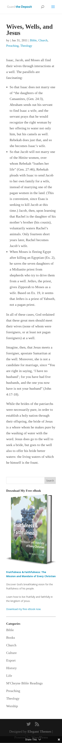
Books (10, 637)
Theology (26, 45)
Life (9, 675)
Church (43, 40)
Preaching (12, 45)
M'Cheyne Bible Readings (24, 683)
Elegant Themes (39, 731)
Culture (11, 653)
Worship (12, 706)
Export (11, 660)
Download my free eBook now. (23, 609)
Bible (33, 40)
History (11, 668)
